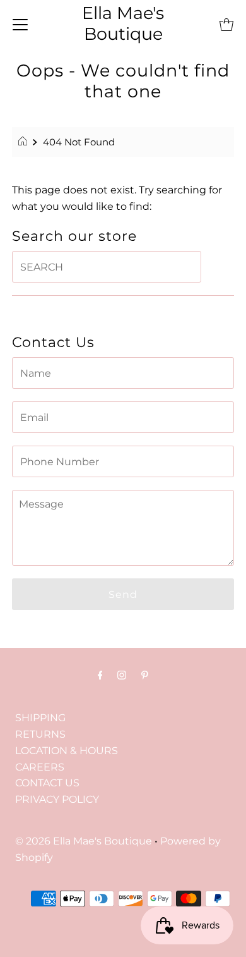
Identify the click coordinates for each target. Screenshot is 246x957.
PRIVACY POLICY (57, 799)
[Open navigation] (20, 24)
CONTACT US (47, 782)
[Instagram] (121, 675)
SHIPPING (40, 717)
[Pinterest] (144, 675)
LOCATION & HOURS (66, 750)
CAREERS (39, 766)
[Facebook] (100, 675)
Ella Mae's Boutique (123, 23)
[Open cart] (226, 24)
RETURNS (40, 734)
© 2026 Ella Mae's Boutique (83, 840)
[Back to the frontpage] (24, 142)
